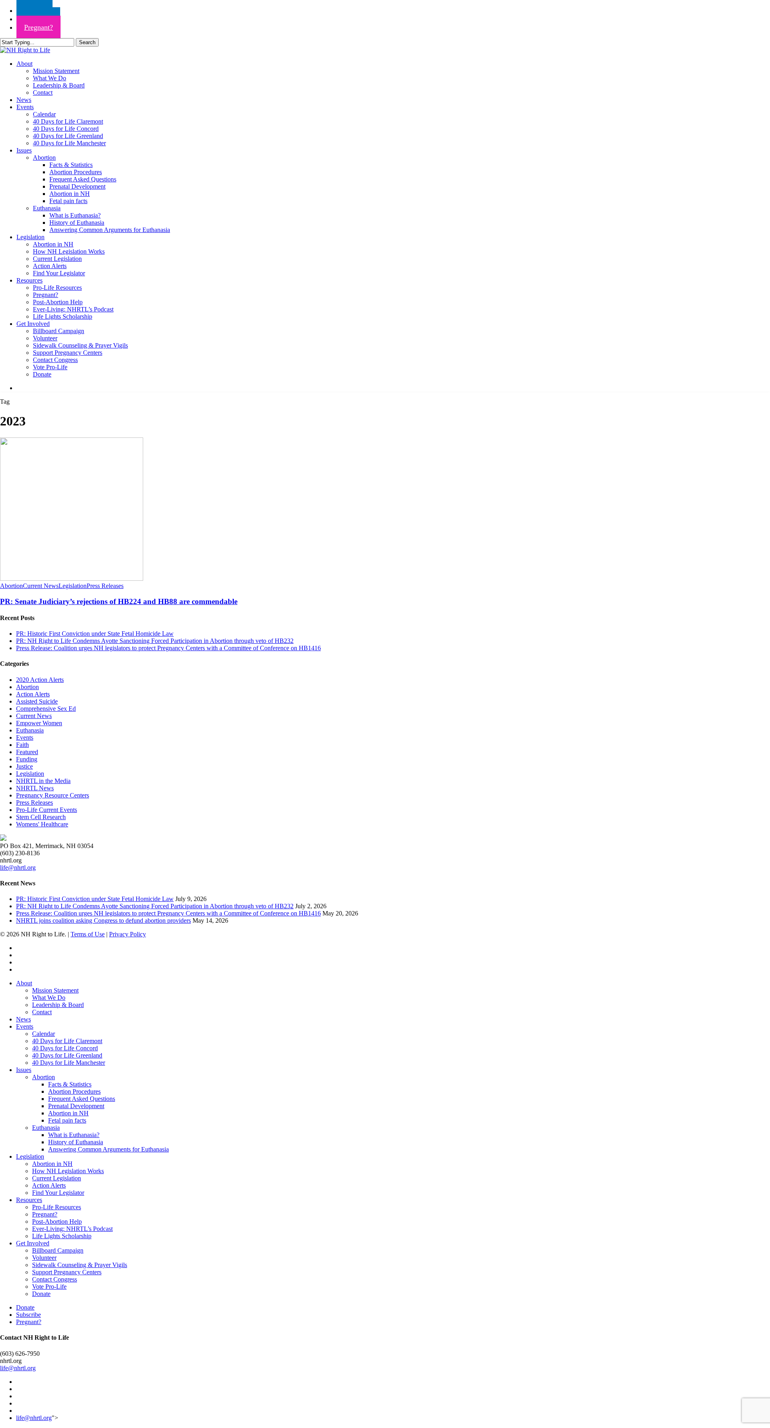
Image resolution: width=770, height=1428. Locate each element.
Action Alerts (33, 694)
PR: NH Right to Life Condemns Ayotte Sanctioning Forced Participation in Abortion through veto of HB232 (155, 640)
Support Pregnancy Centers (66, 1272)
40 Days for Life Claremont (67, 1040)
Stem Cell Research (41, 817)
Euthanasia (30, 730)
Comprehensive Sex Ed (46, 708)
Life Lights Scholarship (61, 1236)
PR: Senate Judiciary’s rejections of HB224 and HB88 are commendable (118, 601)
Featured (27, 752)
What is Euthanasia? (73, 1134)
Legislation (73, 585)
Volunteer (44, 1257)
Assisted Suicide (37, 701)
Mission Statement (55, 990)
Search (87, 42)
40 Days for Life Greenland (67, 1055)
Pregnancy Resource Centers (52, 795)
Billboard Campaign (57, 1250)
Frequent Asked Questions (81, 1098)
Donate (41, 1293)
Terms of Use (88, 934)
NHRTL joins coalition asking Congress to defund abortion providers (103, 920)
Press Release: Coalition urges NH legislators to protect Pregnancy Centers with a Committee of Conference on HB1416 (168, 648)
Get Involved (32, 1243)
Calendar (43, 1033)
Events (24, 737)
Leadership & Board (58, 1004)
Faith (22, 744)
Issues (23, 1069)
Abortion (11, 585)
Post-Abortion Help (57, 1221)
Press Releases (105, 585)
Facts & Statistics (69, 1084)
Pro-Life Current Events (46, 809)
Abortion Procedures (74, 1091)
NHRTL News (35, 788)
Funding (26, 759)
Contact (42, 1012)
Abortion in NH (68, 1113)
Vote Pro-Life (49, 1286)
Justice (24, 766)
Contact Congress (54, 1279)
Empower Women (39, 723)
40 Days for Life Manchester (68, 1062)
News (23, 1019)
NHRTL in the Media (43, 780)
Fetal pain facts (67, 1120)
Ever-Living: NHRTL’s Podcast (72, 1228)
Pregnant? (44, 1214)
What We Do (48, 997)
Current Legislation (56, 1178)
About (24, 983)
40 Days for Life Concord (65, 1048)
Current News (41, 585)
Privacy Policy (127, 934)
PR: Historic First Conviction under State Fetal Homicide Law (95, 633)
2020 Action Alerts (40, 679)
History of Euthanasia (75, 1142)
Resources (29, 1199)
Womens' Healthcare (42, 824)
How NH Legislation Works (68, 1171)
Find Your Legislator (58, 1192)
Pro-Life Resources (56, 1207)
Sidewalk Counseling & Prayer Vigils (79, 1264)
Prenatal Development (76, 1106)
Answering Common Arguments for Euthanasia (108, 1149)
